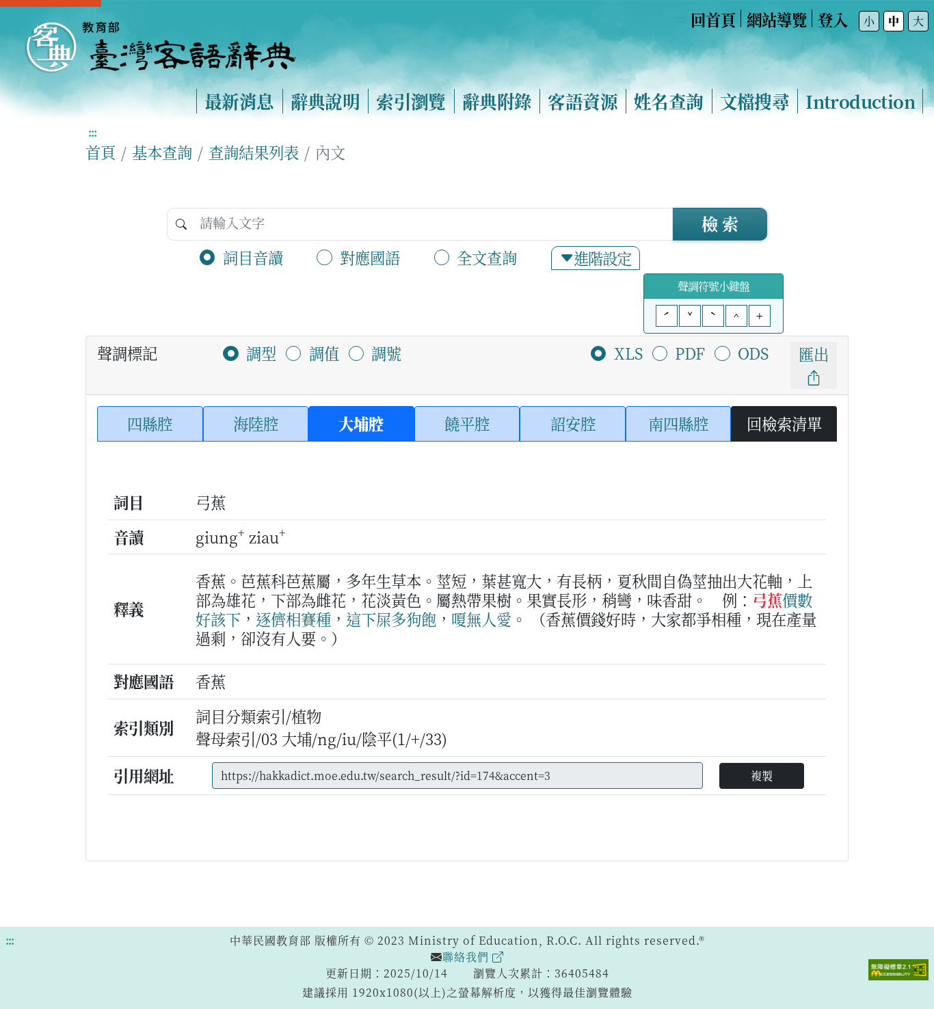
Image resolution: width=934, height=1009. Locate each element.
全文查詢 (487, 257)
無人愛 (488, 619)
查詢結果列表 (254, 152)
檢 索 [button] (720, 223)
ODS (753, 353)
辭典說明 (325, 101)
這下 (361, 619)
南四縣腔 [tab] (678, 423)
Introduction (860, 101)
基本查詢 (162, 152)
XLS (628, 353)
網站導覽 (777, 19)
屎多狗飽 (406, 619)
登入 (833, 19)
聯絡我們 (467, 957)
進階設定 (602, 258)
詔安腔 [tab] (573, 423)
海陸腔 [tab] (255, 423)
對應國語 (370, 257)
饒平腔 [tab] (467, 423)
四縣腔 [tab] (149, 423)
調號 (386, 353)
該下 (226, 619)
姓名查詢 (669, 101)
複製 (762, 775)
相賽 (301, 619)
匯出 (814, 353)
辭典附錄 (497, 101)
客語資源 (582, 101)
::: (681, 19)
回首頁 (713, 19)
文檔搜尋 (755, 101)
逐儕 (271, 619)
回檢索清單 (784, 423)
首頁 (100, 152)
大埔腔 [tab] (361, 423)
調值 (324, 353)
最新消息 (239, 101)
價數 (797, 599)
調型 (261, 353)
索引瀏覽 (411, 101)
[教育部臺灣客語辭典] (160, 42)
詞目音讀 (253, 257)
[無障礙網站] (898, 968)
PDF (690, 353)
